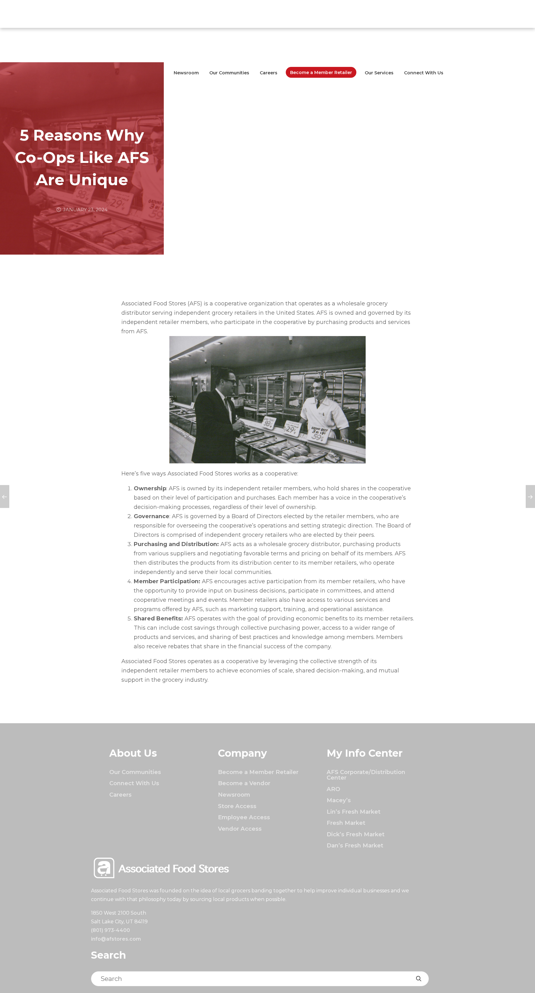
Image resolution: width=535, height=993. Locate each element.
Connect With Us (423, 73)
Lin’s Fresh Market (354, 811)
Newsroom (186, 73)
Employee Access (244, 817)
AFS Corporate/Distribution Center (366, 774)
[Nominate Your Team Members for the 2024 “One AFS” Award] (530, 496)
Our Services (379, 73)
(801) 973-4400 (110, 930)
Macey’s (339, 800)
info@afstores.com (116, 939)
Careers (268, 73)
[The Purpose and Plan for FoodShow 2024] (4, 496)
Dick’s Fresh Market (356, 834)
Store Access (237, 806)
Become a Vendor (244, 783)
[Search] (418, 978)
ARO (333, 789)
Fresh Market (346, 822)
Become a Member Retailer (321, 72)
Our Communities (229, 73)
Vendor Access (240, 828)
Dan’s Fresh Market (355, 845)
